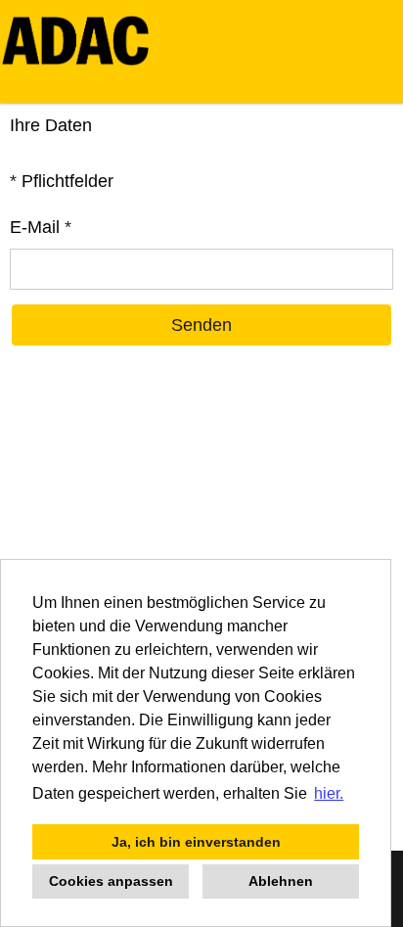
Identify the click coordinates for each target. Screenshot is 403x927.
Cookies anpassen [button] (111, 881)
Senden (201, 325)
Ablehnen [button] (280, 881)
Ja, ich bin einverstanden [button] (196, 842)
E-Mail (40, 227)
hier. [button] (328, 793)
